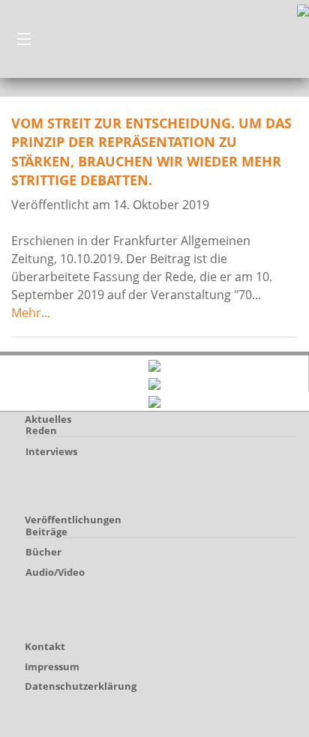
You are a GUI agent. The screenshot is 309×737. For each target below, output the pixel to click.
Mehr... (30, 312)
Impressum (52, 666)
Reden (41, 430)
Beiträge (47, 531)
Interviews (51, 451)
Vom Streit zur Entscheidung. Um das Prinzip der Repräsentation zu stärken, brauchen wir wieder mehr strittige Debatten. (151, 151)
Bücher (44, 552)
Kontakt (45, 646)
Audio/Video (55, 572)
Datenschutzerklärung (80, 686)
